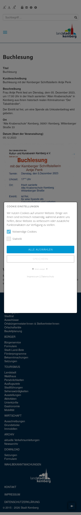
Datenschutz (47, 276)
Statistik (17, 239)
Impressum (33, 276)
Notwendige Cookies (24, 231)
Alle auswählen (40, 249)
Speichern (40, 259)
